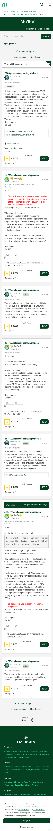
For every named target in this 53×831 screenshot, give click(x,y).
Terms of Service (16, 769)
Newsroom (9, 785)
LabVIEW (33, 14)
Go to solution (21, 64)
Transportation (23, 757)
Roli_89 (44, 505)
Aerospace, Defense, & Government (34, 751)
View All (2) (8, 152)
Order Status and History (31, 766)
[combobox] (21, 36)
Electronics (9, 754)
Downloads (7, 794)
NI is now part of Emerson (12, 782)
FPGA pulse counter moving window (21, 73)
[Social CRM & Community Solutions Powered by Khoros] (27, 719)
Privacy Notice (23, 809)
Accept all (26, 821)
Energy (18, 754)
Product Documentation (22, 794)
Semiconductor (10, 757)
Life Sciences (44, 754)
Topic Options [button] (8, 43)
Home (4, 11)
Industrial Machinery (30, 754)
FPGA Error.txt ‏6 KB (17, 475)
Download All (13, 144)
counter (13, 148)
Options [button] (44, 78)
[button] (7, 158)
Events (36, 785)
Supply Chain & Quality (23, 785)
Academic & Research (11, 751)
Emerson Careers (37, 782)
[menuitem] (41, 5)
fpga (20, 148)
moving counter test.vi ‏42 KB (21, 131)
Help (48, 29)
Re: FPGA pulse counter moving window (21, 175)
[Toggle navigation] (13, 5)
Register (30, 29)
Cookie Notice (38, 809)
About (26, 782)
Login (39, 29)
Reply (44, 158)
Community (13, 11)
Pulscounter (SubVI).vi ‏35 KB (22, 135)
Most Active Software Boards (15, 14)
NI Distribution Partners (12, 766)
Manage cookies (26, 827)
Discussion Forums (29, 11)
